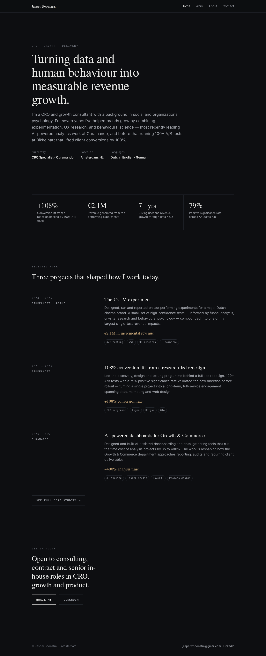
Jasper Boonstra (44, 6)
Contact (228, 6)
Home (186, 6)
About (213, 6)
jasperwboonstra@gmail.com (201, 646)
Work (199, 6)
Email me (44, 599)
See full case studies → (58, 500)
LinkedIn (71, 599)
